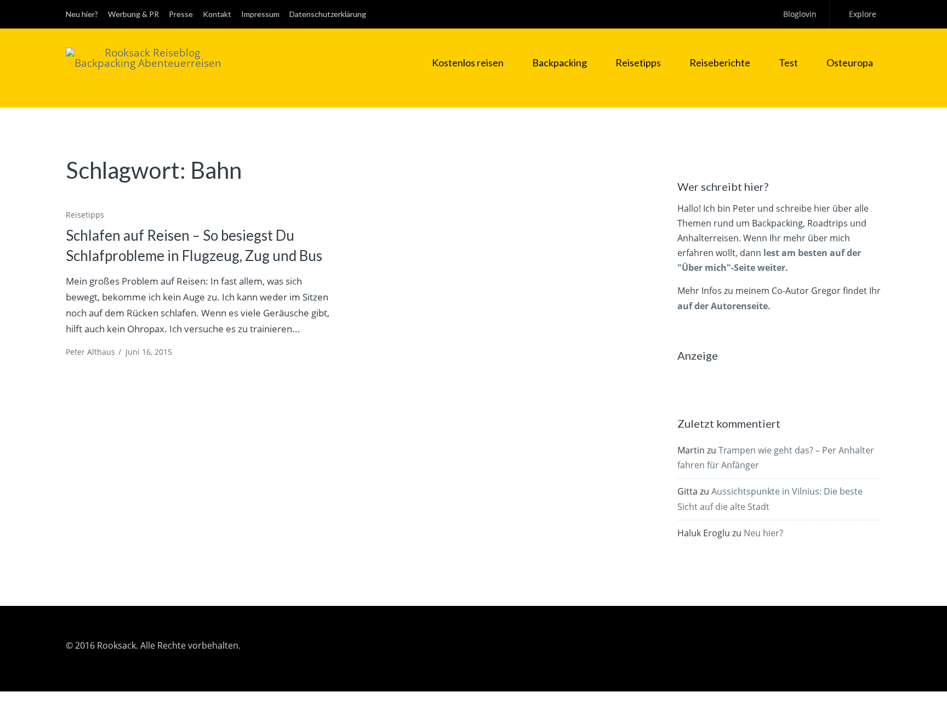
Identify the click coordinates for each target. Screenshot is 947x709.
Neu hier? (82, 14)
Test (788, 62)
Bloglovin (800, 14)
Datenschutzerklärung (327, 14)
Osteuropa (849, 62)
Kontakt (217, 14)
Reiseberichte (719, 62)
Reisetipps (638, 62)
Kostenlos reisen (468, 62)
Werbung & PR (133, 14)
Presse (181, 14)
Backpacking (559, 62)
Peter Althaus (90, 352)
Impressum (260, 14)
